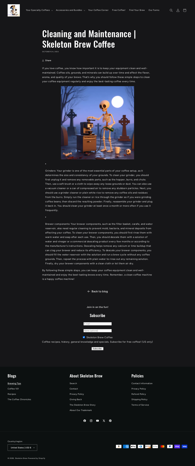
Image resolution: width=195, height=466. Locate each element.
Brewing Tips (14, 383)
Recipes (12, 394)
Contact (74, 388)
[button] (39, 10)
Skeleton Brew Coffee (99, 337)
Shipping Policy (139, 399)
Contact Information (141, 383)
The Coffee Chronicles (19, 399)
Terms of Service (140, 405)
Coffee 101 (13, 388)
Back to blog (100, 291)
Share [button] (48, 60)
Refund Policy (138, 394)
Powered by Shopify (36, 458)
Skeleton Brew (21, 458)
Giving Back (76, 399)
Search (73, 383)
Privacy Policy (77, 394)
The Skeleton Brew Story (83, 405)
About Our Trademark (81, 410)
